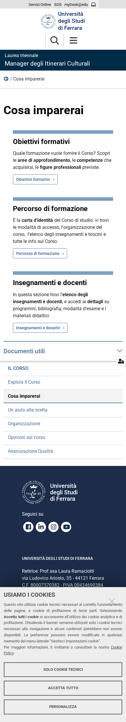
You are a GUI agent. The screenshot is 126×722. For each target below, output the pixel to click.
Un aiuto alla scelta (27, 410)
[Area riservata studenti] (94, 5)
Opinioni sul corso (26, 437)
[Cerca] (55, 40)
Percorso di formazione (37, 253)
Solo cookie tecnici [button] (63, 669)
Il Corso (6, 80)
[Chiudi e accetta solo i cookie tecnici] (112, 601)
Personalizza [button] (63, 706)
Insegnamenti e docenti (38, 327)
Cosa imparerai (24, 396)
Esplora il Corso (24, 382)
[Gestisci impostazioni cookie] (121, 361)
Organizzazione (24, 423)
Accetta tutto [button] (63, 688)
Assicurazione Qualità (30, 451)
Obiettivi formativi (33, 179)
